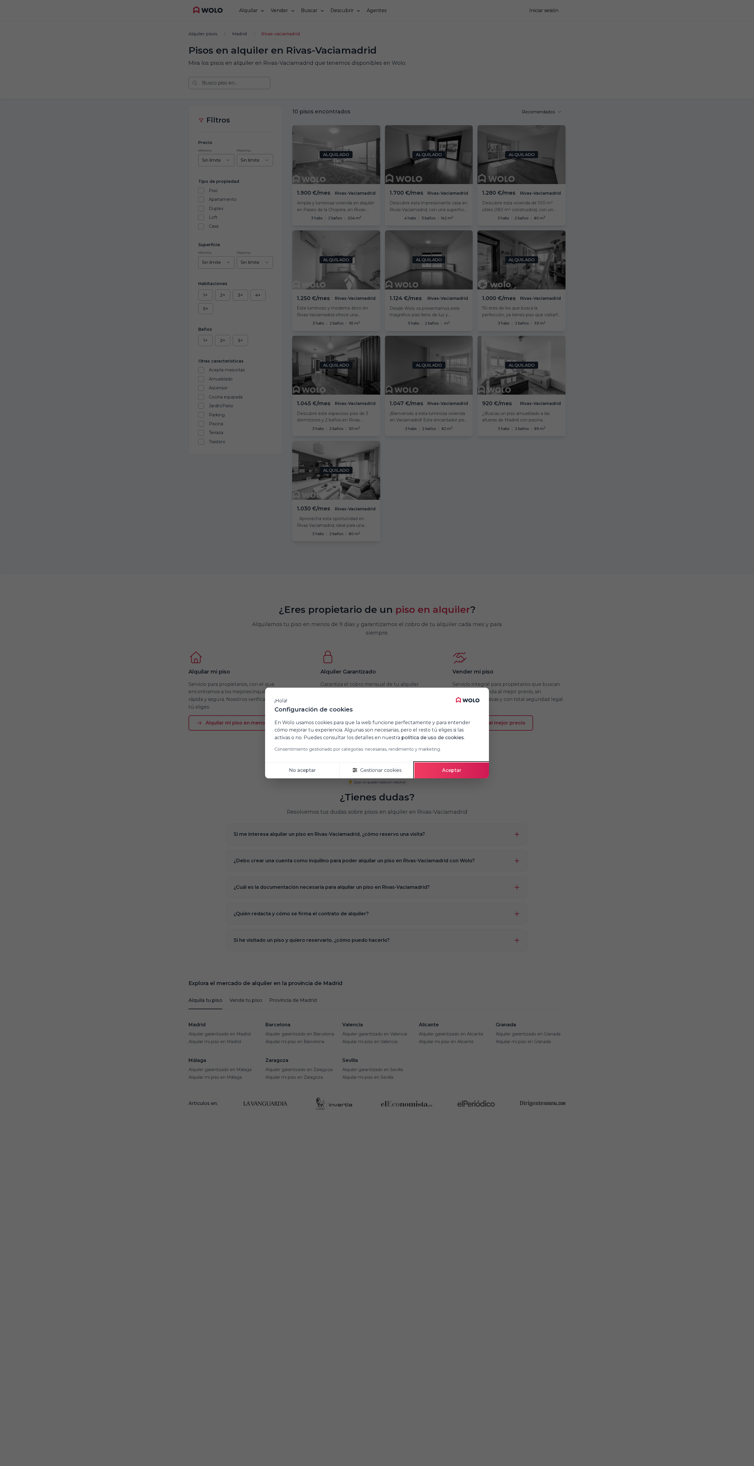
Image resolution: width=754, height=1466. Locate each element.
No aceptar (302, 770)
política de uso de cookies (432, 737)
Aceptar (451, 770)
